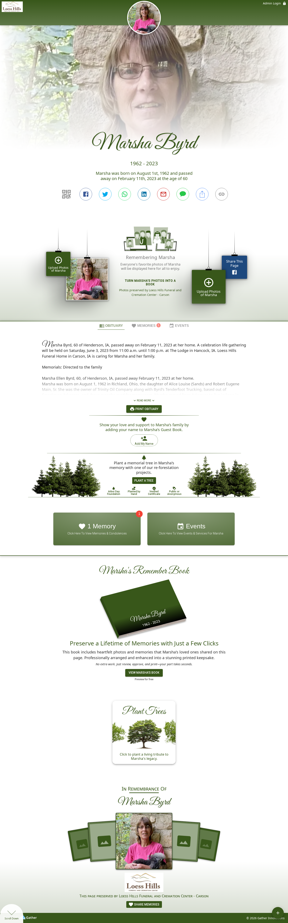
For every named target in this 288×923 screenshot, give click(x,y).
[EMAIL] (163, 194)
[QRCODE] (66, 194)
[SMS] (182, 194)
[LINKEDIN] (144, 194)
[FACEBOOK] (85, 194)
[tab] (111, 325)
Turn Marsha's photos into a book (150, 282)
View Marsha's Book (144, 673)
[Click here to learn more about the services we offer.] (144, 883)
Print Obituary (146, 408)
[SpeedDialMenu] (278, 913)
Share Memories (146, 904)
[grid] (144, 267)
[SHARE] (202, 194)
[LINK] (221, 194)
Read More (144, 400)
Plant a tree (143, 480)
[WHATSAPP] (124, 194)
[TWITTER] (105, 194)
